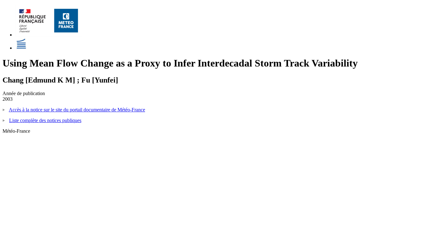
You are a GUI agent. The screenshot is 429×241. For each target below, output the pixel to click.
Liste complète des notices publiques (45, 120)
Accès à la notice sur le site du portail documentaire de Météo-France (77, 109)
